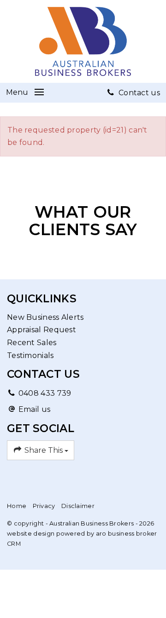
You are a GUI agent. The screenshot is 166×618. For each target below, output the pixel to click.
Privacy (44, 505)
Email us (34, 409)
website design (30, 533)
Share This (44, 450)
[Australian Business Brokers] (83, 40)
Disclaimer (78, 505)
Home (16, 505)
